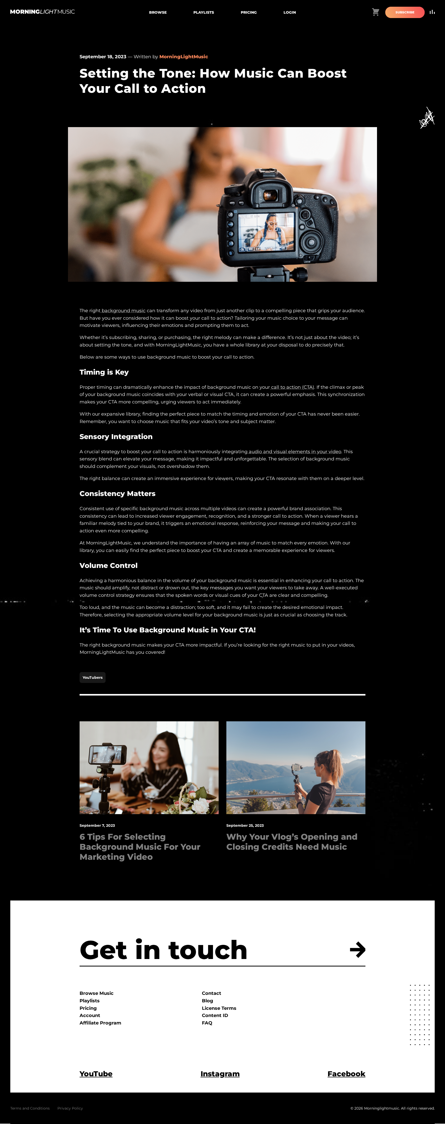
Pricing (249, 12)
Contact (211, 993)
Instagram (220, 1073)
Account (90, 1015)
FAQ (207, 1023)
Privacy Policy (70, 1108)
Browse (158, 12)
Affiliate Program (100, 1023)
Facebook (346, 1073)
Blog (207, 1001)
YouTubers (92, 677)
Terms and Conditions (30, 1108)
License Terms (219, 1008)
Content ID (215, 1015)
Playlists (203, 12)
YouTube (96, 1073)
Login (290, 12)
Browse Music (97, 993)
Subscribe (405, 12)
